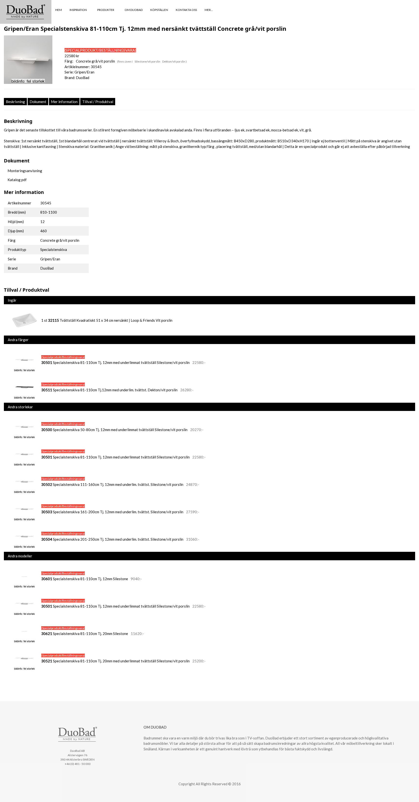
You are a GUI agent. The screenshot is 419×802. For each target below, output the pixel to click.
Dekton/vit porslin (174, 61)
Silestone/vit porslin (148, 61)
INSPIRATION (78, 10)
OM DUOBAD (134, 10)
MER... (209, 10)
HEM (58, 10)
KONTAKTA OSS (186, 10)
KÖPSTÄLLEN (159, 10)
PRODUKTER (106, 10)
